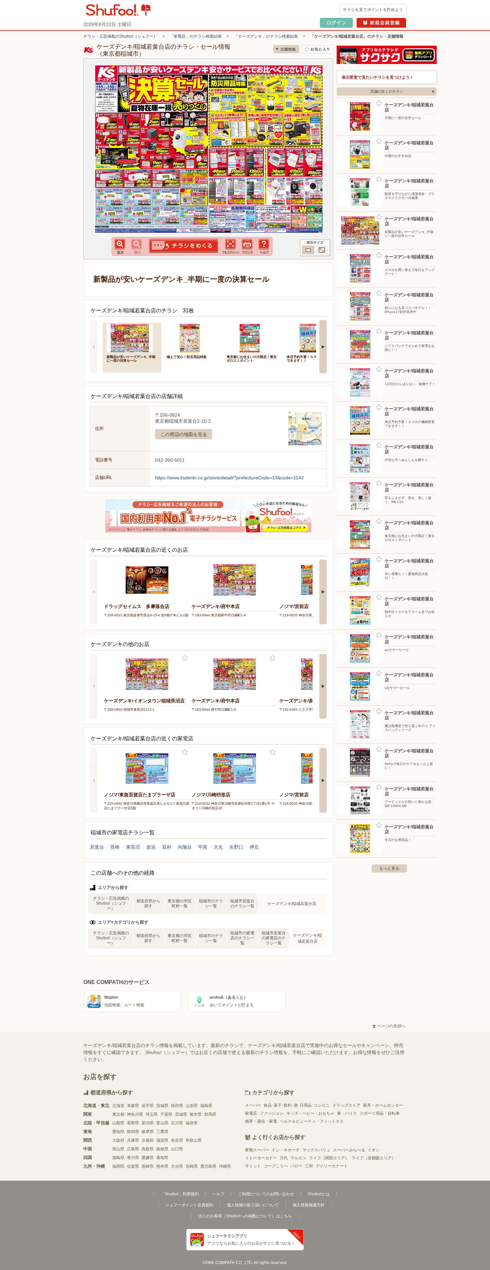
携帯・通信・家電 (261, 1121)
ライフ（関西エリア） (329, 1158)
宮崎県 (192, 1166)
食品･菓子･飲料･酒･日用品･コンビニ (297, 1105)
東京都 (118, 1114)
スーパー (253, 1105)
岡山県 (118, 1149)
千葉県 (166, 1114)
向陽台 (185, 847)
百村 (166, 847)
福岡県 (118, 1166)
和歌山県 (194, 1140)
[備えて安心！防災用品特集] (192, 337)
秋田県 (177, 1105)
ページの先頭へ (389, 1026)
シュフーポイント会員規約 (189, 1205)
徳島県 (118, 1157)
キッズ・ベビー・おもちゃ (310, 1113)
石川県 (177, 1123)
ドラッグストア (346, 1105)
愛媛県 (148, 1157)
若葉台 (97, 847)
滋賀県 (162, 1140)
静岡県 (133, 1131)
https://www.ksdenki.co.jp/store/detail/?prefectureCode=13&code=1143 (229, 477)
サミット (253, 1166)
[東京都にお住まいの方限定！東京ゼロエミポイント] (252, 337)
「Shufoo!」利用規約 (180, 1194)
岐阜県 (148, 1131)
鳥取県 (148, 1149)
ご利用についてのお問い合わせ (266, 1194)
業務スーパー (257, 1150)
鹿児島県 (208, 1166)
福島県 (206, 1105)
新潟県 (148, 1123)
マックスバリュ (316, 1150)
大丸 (218, 847)
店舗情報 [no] (286, 49)
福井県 (192, 1123)
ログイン (336, 23)
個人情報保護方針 (309, 1205)
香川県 (133, 1157)
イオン (374, 1150)
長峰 (115, 847)
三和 (309, 1166)
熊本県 (162, 1166)
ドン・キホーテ (286, 1150)
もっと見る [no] (389, 868)
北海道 (118, 1105)
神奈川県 (135, 1114)
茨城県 (181, 1114)
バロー (296, 1166)
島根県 (162, 1149)
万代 (284, 1158)
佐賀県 (133, 1166)
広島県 (133, 1149)
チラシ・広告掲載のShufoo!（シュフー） (120, 36)
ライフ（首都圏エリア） (374, 1158)
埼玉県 (152, 1114)
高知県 (162, 1157)
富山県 (162, 1123)
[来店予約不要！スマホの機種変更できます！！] (312, 337)
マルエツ (298, 1158)
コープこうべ (276, 1166)
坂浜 (151, 847)
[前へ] (93, 346)
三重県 (162, 1131)
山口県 (177, 1149)
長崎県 (148, 1166)
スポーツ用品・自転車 (380, 1113)
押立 (254, 847)
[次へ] (323, 346)
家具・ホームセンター (383, 1105)
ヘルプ (218, 1194)
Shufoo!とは (319, 1194)
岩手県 (148, 1105)
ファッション (272, 1113)
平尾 (202, 847)
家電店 (251, 1113)
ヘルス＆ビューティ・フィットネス (312, 1121)
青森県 (133, 1105)
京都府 (148, 1140)
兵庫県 (133, 1140)
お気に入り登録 (185, 658)
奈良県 (177, 1140)
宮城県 (162, 1105)
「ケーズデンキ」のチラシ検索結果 (266, 36)
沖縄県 (225, 1166)
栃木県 (196, 1114)
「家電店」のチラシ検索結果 (196, 36)
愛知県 (118, 1131)
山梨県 (118, 1123)
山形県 (192, 1105)
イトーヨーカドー (261, 1158)
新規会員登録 (381, 23)
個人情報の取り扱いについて (253, 1205)
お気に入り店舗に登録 (317, 49)
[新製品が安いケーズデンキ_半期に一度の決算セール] (132, 337)
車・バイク (347, 1113)
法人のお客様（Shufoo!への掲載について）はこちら (245, 1216)
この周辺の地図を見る (183, 434)
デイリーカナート (332, 1166)
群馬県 (210, 1114)
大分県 (177, 1166)
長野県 (133, 1123)
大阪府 (118, 1140)
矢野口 (236, 847)
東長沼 (133, 847)
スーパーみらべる (349, 1150)
